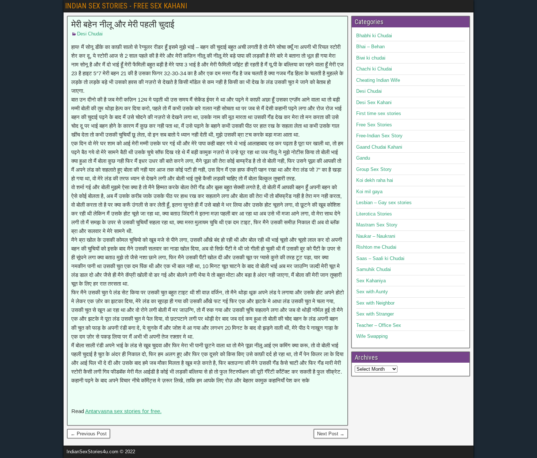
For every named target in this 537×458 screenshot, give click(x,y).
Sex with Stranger (375, 314)
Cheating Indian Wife (378, 80)
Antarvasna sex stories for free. (123, 411)
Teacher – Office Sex (378, 325)
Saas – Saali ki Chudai (380, 258)
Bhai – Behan (370, 46)
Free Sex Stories (374, 124)
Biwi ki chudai (370, 58)
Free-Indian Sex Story (379, 135)
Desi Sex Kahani (374, 102)
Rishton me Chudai (376, 247)
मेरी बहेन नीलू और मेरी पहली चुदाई (122, 24)
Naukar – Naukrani (375, 236)
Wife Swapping (372, 336)
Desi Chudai (90, 34)
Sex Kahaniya (371, 280)
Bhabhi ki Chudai (374, 35)
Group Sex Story (374, 169)
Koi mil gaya (369, 191)
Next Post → (330, 433)
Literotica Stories (374, 214)
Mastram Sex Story (376, 225)
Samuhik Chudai (373, 269)
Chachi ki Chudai (374, 69)
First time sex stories (378, 113)
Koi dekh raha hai (374, 180)
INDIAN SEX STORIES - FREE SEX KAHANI (126, 5)
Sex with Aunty (372, 291)
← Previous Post (89, 433)
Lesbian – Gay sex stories (384, 202)
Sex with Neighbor (375, 303)
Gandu (363, 158)
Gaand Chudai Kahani (379, 147)
